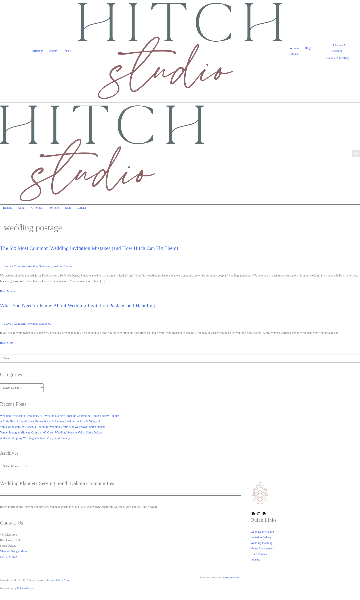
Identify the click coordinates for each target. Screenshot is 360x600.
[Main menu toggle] (356, 153)
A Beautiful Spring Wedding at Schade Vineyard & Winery (35, 438)
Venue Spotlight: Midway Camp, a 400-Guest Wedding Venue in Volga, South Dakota (51, 432)
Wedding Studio (62, 266)
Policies (255, 559)
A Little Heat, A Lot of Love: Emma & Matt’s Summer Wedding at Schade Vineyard (50, 421)
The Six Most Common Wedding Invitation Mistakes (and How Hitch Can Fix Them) (89, 248)
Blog (308, 48)
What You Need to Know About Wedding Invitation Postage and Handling (77, 305)
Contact (293, 53)
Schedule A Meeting (337, 58)
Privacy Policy (62, 580)
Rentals (67, 50)
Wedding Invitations (262, 531)
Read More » (8, 291)
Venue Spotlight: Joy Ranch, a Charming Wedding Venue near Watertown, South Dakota (52, 426)
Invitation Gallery (260, 537)
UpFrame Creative (25, 588)
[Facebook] (253, 513)
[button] (340, 48)
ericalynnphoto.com (230, 577)
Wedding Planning (261, 543)
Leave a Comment (15, 266)
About (53, 50)
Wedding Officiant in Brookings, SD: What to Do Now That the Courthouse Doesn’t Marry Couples (59, 415)
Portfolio (294, 48)
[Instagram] (258, 513)
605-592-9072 (8, 556)
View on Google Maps (13, 551)
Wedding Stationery (39, 266)
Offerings (37, 50)
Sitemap (50, 580)
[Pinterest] (264, 513)
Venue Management (262, 548)
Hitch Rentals (258, 554)
